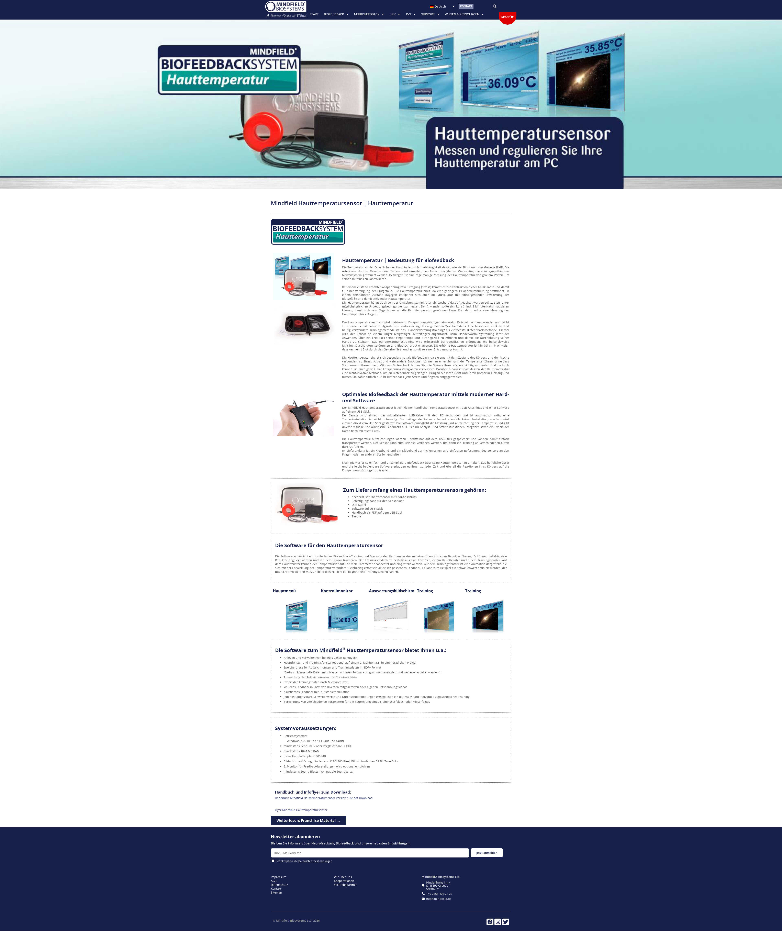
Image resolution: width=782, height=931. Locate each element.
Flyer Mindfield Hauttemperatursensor (301, 810)
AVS (408, 14)
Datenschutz (279, 885)
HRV (392, 14)
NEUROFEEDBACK (366, 14)
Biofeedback (334, 14)
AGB (274, 881)
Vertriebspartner (345, 885)
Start (314, 14)
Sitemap (276, 892)
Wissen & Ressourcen (462, 14)
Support (428, 14)
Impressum (278, 877)
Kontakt (276, 888)
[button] (494, 6)
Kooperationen (344, 881)
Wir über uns (343, 877)
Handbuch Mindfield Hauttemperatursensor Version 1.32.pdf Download (324, 798)
